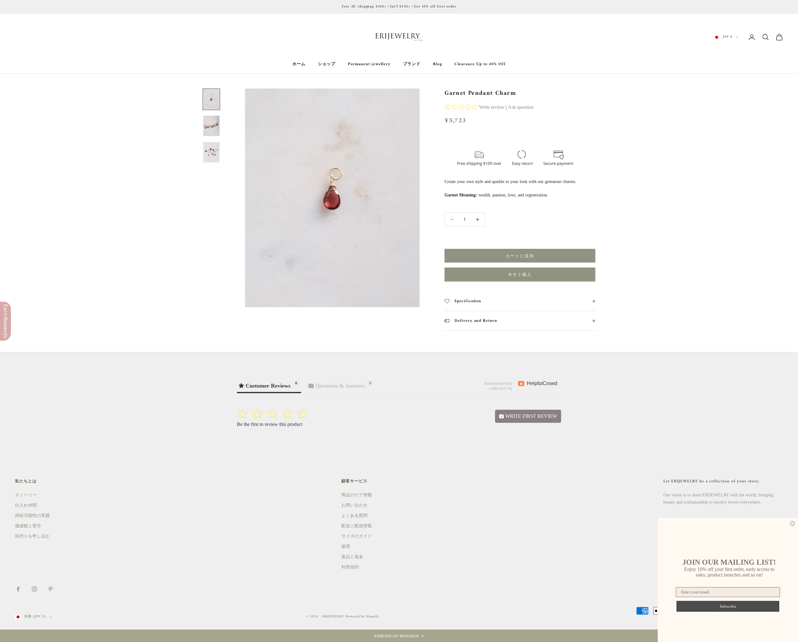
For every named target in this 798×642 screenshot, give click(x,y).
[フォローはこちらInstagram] (34, 589)
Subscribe (728, 606)
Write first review (530, 416)
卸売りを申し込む (32, 536)
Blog (437, 64)
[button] (399, 636)
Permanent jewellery (369, 64)
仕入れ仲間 (26, 505)
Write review (491, 107)
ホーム (298, 64)
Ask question (521, 107)
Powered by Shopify (362, 617)
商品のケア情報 (356, 495)
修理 (345, 546)
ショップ (326, 64)
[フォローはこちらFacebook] (18, 589)
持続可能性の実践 (32, 515)
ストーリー (26, 495)
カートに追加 (520, 255)
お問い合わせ (354, 505)
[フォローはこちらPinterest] (50, 589)
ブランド (412, 64)
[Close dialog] (792, 523)
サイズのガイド (356, 536)
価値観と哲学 (28, 526)
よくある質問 (354, 515)
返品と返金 (352, 556)
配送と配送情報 (356, 526)
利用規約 (350, 567)
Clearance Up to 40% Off (480, 64)
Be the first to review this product (269, 424)
